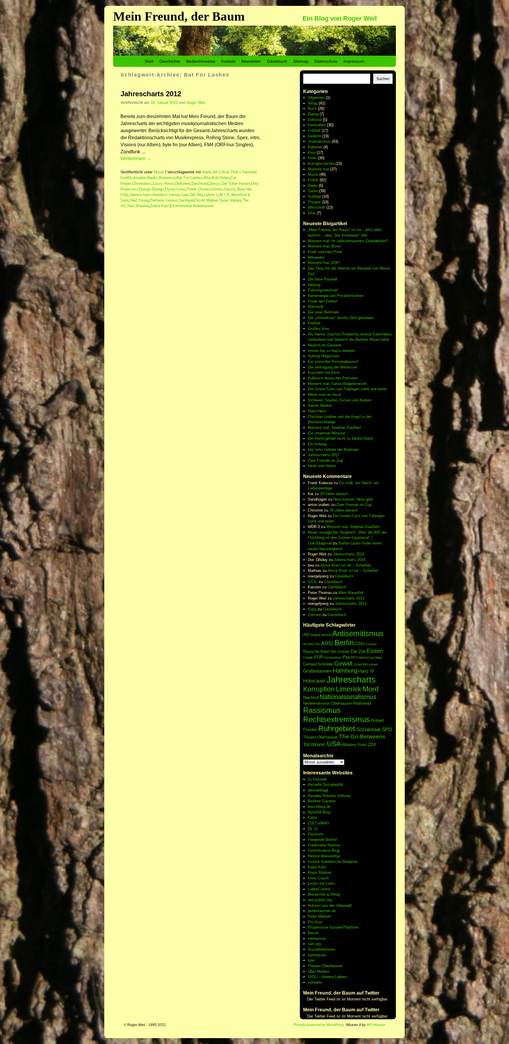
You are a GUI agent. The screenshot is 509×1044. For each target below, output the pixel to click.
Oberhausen (341, 703)
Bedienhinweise (200, 61)
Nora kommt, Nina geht (353, 499)
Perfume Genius (164, 200)
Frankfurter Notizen (324, 845)
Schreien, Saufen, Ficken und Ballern (339, 400)
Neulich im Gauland (324, 345)
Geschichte (169, 61)
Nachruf (310, 697)
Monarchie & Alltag (324, 894)
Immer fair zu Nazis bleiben (331, 350)
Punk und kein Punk (325, 252)
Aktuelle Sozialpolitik (325, 784)
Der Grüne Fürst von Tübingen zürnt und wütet (347, 389)
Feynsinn (315, 834)
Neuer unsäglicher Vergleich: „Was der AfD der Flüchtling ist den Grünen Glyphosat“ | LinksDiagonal (347, 537)
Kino (311, 152)
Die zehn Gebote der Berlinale (333, 449)
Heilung (314, 285)
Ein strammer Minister (327, 433)
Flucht (349, 657)
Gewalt (343, 663)
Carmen (314, 615)
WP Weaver (375, 1025)
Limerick (348, 689)
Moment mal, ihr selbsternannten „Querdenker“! (348, 241)
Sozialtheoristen (321, 949)
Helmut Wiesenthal (324, 856)
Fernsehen (317, 125)
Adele (206, 172)
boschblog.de (319, 806)
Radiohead (362, 703)
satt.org (314, 944)
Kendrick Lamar (166, 194)
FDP (318, 657)
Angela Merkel (321, 635)
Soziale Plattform (344, 927)
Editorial (315, 119)
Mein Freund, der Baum (179, 16)
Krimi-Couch (318, 878)
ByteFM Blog (319, 812)
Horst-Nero (317, 411)
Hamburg (345, 670)
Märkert (324, 916)
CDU (360, 643)
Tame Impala (230, 200)
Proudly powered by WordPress (318, 1025)
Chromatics (141, 183)
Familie (308, 657)
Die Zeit (358, 651)
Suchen (382, 79)
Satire (313, 191)
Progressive (318, 927)
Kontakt (228, 61)
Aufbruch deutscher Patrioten (333, 378)
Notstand (315, 306)
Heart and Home (322, 466)
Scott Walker (207, 200)
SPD (387, 729)
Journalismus (319, 141)
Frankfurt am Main (369, 657)
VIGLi (313, 582)
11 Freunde (317, 779)
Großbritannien (317, 670)
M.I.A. (225, 194)
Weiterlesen (135, 158)
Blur (207, 177)
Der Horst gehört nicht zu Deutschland (340, 438)
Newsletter (251, 61)
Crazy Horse (163, 183)
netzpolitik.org (320, 900)
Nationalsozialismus (348, 697)
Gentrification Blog (323, 850)
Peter (313, 916)
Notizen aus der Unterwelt (330, 905)
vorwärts (315, 982)
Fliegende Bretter (322, 839)
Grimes (216, 189)
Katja (312, 609)
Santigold (187, 200)
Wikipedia (316, 257)
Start (149, 61)
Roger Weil (195, 102)
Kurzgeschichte (321, 163)
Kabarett (315, 147)
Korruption (319, 689)
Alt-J (217, 172)
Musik (159, 172)
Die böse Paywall (322, 279)
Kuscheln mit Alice (324, 372)
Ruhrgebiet (336, 728)
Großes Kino (318, 328)
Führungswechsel (323, 290)
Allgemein (316, 97)
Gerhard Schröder (318, 664)
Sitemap (300, 61)
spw (311, 960)
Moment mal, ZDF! (324, 262)
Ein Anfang (317, 444)
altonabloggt (318, 790)
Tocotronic (314, 744)
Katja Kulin (317, 867)
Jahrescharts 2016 (348, 554)
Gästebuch (277, 61)
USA (334, 744)
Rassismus (322, 710)
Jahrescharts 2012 (150, 94)
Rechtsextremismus (336, 719)
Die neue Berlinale (323, 312)
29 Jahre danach (334, 494)
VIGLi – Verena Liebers (327, 977)
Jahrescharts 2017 (323, 455)
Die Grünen (340, 651)
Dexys (214, 183)
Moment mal (318, 169)
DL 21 (313, 828)
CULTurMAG (318, 823)
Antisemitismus (358, 633)
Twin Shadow (138, 206)
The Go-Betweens (362, 736)
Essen (375, 651)
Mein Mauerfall (350, 592)
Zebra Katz (159, 206)
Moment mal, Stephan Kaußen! (334, 427)
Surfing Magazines (324, 356)
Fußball (314, 130)
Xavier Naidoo (320, 405)
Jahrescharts (140, 194)
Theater (314, 202)
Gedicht (314, 136)
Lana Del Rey (191, 194)
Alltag (313, 103)
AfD (306, 635)
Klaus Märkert (320, 872)
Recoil (313, 933)
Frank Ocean (198, 189)
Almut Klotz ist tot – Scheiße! (345, 565)
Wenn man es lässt (324, 394)
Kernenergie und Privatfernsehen (335, 295)
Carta (312, 817)
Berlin (344, 642)
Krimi (312, 158)
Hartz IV (366, 670)
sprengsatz (317, 955)
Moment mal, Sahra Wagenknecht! (337, 383)
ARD (327, 643)
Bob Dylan (220, 177)
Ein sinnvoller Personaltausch (333, 361)
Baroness (167, 177)
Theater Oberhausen (320, 737)
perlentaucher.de (322, 911)
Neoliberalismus (316, 703)
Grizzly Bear (234, 189)
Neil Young (139, 200)
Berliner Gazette (322, 801)
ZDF (372, 744)
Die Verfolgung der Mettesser (332, 367)
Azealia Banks (145, 177)
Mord (371, 689)
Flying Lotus (175, 189)
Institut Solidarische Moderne (333, 861)
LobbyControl (319, 889)
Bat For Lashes (189, 177)
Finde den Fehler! (323, 301)
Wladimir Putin (354, 745)
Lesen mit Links (321, 883)
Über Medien (318, 971)
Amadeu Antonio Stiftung (329, 796)
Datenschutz (326, 61)
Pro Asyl (315, 922)
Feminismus (333, 657)
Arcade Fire (311, 644)
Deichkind (199, 183)
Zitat (311, 213)
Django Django (151, 189)
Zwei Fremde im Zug (325, 460)
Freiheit (314, 323)
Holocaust (314, 681)
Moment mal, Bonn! (324, 246)
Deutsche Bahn (316, 651)
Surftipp (314, 196)
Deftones (182, 183)
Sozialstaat (368, 729)
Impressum (353, 61)
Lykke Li (211, 194)
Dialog (313, 114)
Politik (313, 180)
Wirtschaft (316, 207)
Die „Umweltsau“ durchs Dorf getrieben (341, 318)
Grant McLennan (366, 664)
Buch (312, 108)
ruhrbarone (317, 938)
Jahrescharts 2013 (348, 598)
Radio (313, 185)
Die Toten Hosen (236, 183)
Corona (371, 644)
